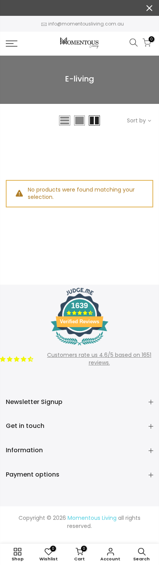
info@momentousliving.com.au (86, 23)
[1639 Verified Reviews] (79, 347)
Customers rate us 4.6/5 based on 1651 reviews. (99, 358)
